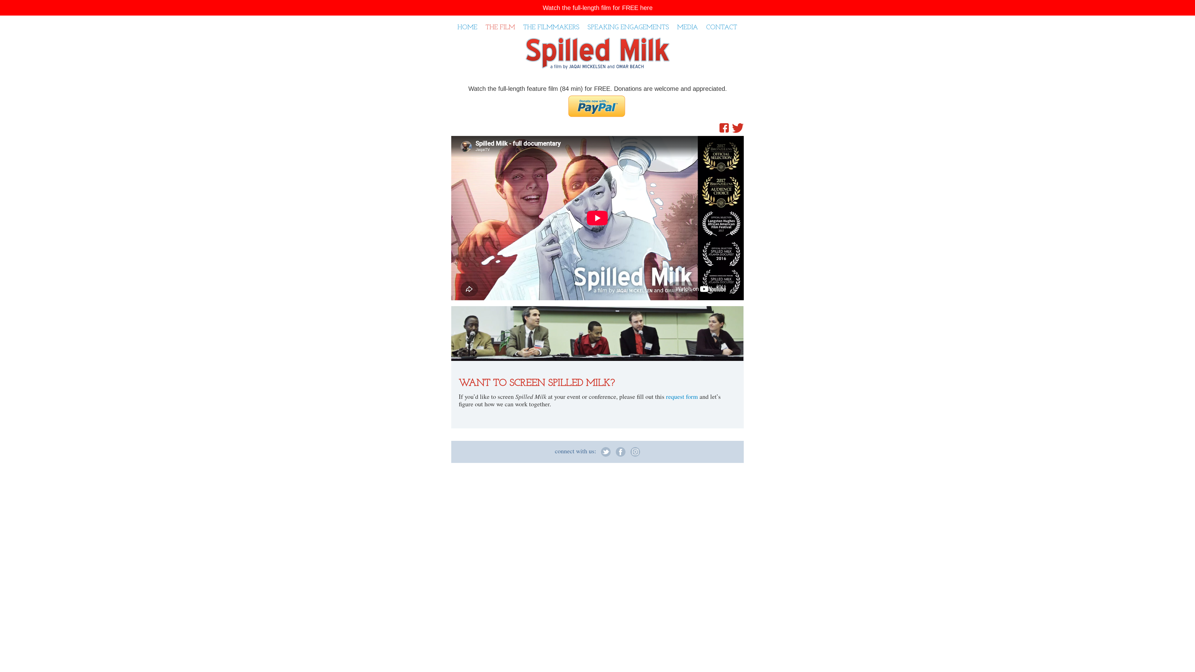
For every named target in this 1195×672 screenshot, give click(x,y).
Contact (721, 27)
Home (467, 27)
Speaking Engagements (628, 27)
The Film (500, 27)
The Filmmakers (551, 27)
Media (687, 27)
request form (682, 396)
